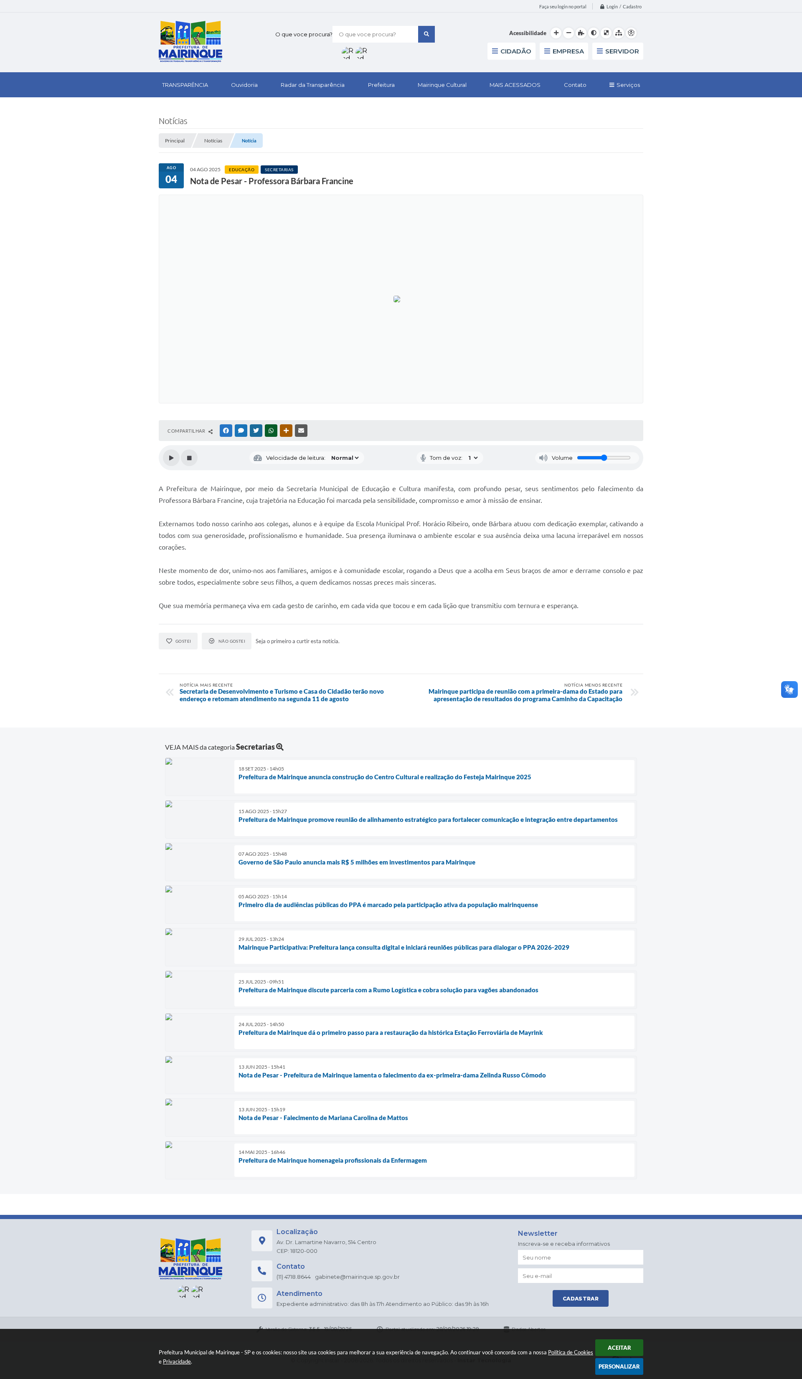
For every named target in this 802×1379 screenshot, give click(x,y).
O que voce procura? (303, 34)
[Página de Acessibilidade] (631, 33)
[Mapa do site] (618, 33)
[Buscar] (426, 34)
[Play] (171, 457)
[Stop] (189, 457)
